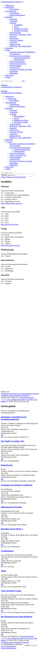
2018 (6, 216)
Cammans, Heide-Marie (13, 197)
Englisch (8, 283)
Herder (7, 235)
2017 (6, 218)
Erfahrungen (9, 271)
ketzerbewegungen (20, 394)
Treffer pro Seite (23, 401)
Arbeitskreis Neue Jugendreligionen (17, 195)
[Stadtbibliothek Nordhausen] (11, 2)
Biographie (9, 269)
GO (23, 81)
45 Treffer (9, 401)
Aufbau (7, 243)
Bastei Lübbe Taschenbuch (14, 237)
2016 (6, 220)
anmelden (4, 85)
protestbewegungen (7, 394)
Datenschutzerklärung (8, 646)
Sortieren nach (6, 397)
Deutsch (8, 281)
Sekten (8, 266)
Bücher (8, 256)
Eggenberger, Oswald (12, 201)
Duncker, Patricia (11, 199)
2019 (6, 214)
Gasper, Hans (9, 193)
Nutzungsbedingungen (8, 648)
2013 (6, 222)
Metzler (7, 239)
